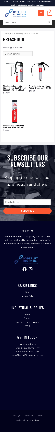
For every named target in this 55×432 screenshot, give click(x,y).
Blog (27, 325)
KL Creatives (33, 420)
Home (6, 34)
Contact (27, 318)
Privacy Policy (27, 296)
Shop (27, 292)
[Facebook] (24, 269)
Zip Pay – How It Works (27, 322)
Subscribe (27, 211)
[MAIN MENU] (41, 13)
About (28, 314)
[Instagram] (30, 269)
